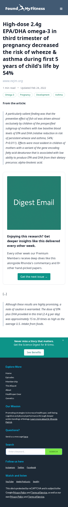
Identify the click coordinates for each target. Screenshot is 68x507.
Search (53, 451)
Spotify (36, 481)
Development (42, 94)
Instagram (10, 467)
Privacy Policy (20, 492)
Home (9, 373)
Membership (12, 381)
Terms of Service (39, 492)
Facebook (31, 467)
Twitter (21, 467)
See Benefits (34, 352)
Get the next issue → (34, 277)
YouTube (10, 481)
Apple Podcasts (23, 481)
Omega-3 (9, 94)
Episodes (10, 377)
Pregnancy (25, 94)
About (8, 390)
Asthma (59, 94)
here (26, 436)
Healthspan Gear (13, 394)
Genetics (10, 398)
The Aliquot (11, 385)
